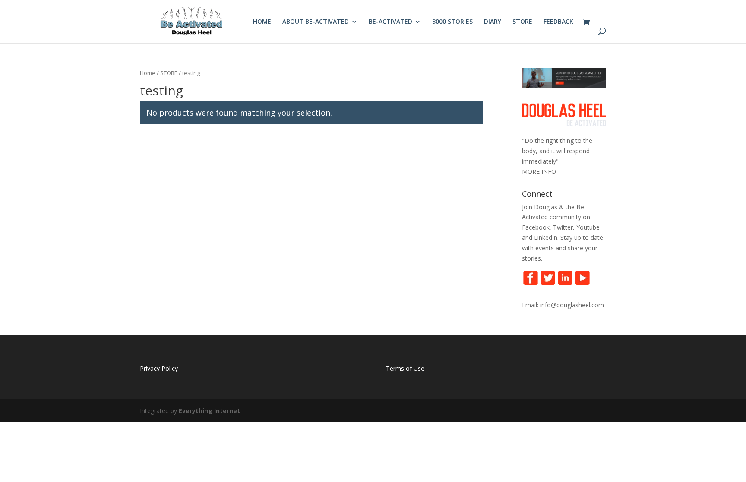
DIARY (492, 22)
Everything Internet (209, 410)
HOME (262, 22)
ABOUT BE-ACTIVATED (315, 22)
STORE (522, 22)
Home (147, 73)
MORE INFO (539, 171)
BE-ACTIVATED (390, 22)
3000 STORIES (452, 22)
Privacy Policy (159, 368)
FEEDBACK (558, 22)
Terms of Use (405, 368)
